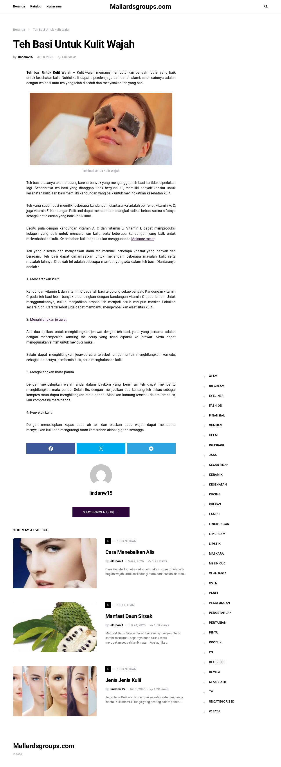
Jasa (213, 455)
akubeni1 (116, 561)
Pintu (213, 632)
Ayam (213, 376)
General (216, 425)
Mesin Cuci (218, 563)
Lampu (214, 514)
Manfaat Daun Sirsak (128, 616)
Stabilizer (217, 681)
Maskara (216, 553)
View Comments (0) (98, 512)
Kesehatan (218, 484)
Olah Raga (218, 573)
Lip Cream (217, 534)
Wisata (214, 711)
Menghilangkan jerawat (48, 319)
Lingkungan (219, 524)
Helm (213, 435)
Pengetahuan (220, 612)
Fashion (215, 405)
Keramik (216, 474)
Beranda (19, 29)
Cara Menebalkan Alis (129, 552)
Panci (213, 593)
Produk (215, 642)
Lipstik (215, 543)
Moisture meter (142, 239)
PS (211, 652)
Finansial (217, 415)
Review (214, 672)
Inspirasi (216, 445)
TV (211, 691)
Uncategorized (221, 701)
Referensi (217, 662)
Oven (213, 583)
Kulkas (215, 504)
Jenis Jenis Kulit (123, 680)
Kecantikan (219, 464)
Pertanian (217, 622)
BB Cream (217, 386)
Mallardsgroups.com (140, 6)
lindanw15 (25, 57)
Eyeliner (216, 395)
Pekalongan (219, 603)
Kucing (215, 494)
